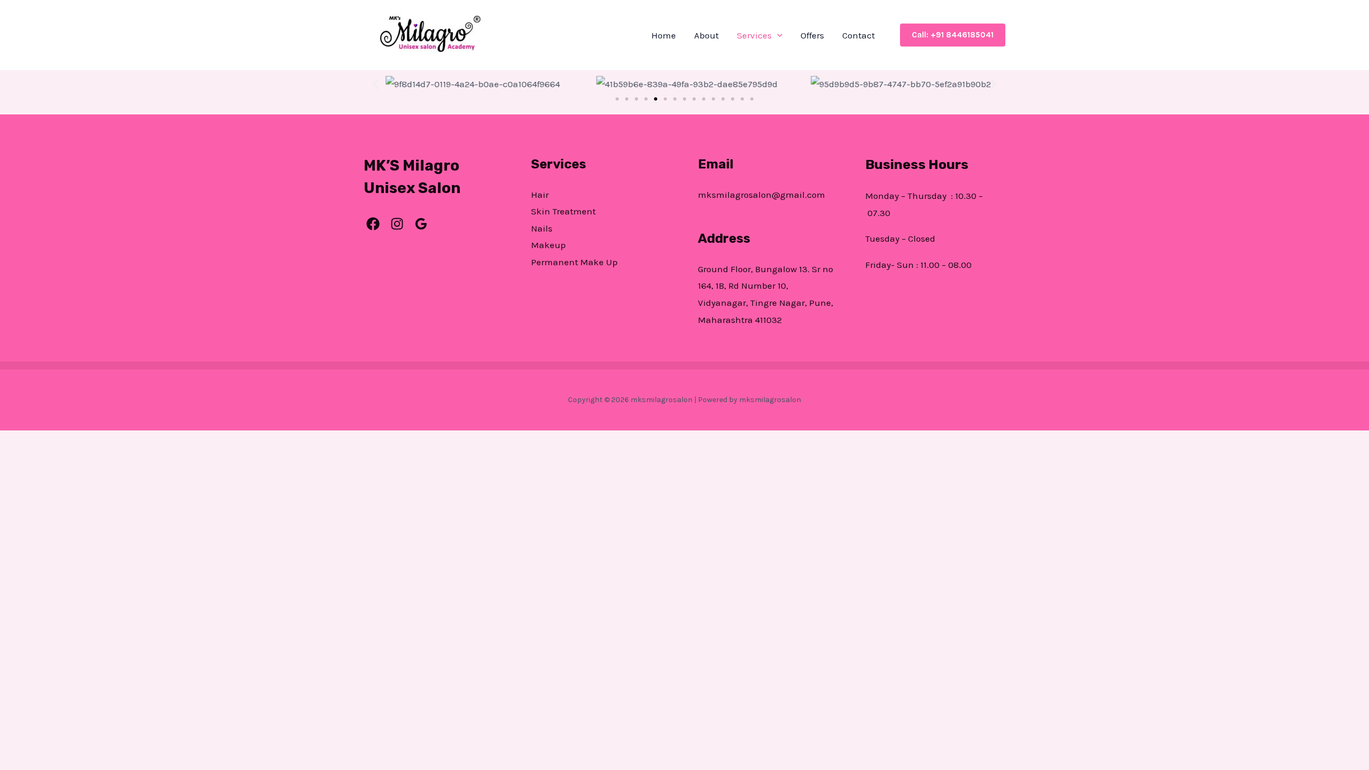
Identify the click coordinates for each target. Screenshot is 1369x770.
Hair (540, 194)
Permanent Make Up (574, 262)
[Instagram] (397, 223)
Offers (812, 35)
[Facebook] (373, 223)
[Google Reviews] (421, 223)
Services (754, 35)
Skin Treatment (563, 211)
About (706, 35)
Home (663, 35)
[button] (777, 35)
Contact (858, 35)
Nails (541, 228)
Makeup (548, 245)
